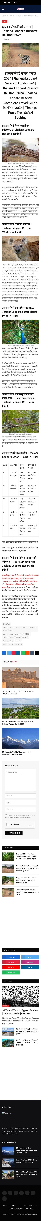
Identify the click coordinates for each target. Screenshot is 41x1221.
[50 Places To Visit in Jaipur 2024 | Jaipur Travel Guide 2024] (20, 677)
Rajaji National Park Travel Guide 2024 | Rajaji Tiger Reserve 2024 (26, 880)
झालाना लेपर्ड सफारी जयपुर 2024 (12, 644)
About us (6, 1205)
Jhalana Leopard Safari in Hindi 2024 (15, 637)
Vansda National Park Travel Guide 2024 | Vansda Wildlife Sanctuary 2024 (27, 868)
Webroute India (32, 1214)
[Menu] (3, 8)
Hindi (16, 2)
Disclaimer (28, 1209)
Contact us (17, 1205)
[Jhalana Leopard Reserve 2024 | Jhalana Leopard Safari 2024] (8, 892)
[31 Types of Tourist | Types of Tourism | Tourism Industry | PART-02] (8, 1032)
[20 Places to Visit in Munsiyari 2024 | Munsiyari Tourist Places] (20, 738)
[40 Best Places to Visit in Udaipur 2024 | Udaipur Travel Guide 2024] (20, 708)
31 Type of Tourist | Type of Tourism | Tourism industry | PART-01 (27, 1042)
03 (11, 581)
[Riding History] (20, 9)
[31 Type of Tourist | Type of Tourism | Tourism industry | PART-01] (8, 1043)
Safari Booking (8, 641)
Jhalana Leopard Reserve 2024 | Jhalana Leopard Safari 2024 (27, 892)
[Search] (38, 8)
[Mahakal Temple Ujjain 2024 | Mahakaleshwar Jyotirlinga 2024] (8, 1174)
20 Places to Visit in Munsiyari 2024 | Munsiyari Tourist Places (26, 1150)
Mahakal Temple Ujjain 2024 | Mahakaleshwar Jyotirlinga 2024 (27, 1174)
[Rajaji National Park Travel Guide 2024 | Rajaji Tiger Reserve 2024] (8, 880)
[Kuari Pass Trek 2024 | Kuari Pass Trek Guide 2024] (8, 1163)
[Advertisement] (20, 922)
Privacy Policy (30, 1205)
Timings (18, 641)
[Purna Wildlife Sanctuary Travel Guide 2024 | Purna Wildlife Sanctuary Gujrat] (8, 856)
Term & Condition (15, 1209)
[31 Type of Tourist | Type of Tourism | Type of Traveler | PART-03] (20, 996)
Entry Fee (6, 624)
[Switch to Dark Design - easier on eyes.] (34, 9)
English (7, 2)
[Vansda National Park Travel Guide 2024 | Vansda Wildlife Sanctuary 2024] (8, 868)
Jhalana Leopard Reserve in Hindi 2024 (16, 634)
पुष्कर (13, 578)
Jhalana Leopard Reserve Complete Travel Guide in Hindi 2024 (19, 629)
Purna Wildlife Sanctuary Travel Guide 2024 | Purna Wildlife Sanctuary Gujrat (26, 856)
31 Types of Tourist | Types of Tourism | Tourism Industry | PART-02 (27, 1031)
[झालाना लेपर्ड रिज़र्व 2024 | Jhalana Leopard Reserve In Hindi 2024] (20, 55)
